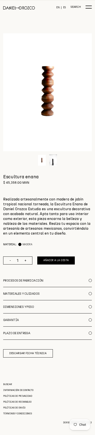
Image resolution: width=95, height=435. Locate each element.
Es (64, 7)
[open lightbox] (47, 92)
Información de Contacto (18, 390)
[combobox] (47, 216)
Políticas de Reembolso (17, 401)
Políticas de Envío (14, 407)
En (58, 7)
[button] (89, 7)
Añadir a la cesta (56, 260)
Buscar (7, 384)
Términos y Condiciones (17, 413)
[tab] (42, 160)
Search (76, 7)
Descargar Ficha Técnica (28, 353)
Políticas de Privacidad (17, 396)
